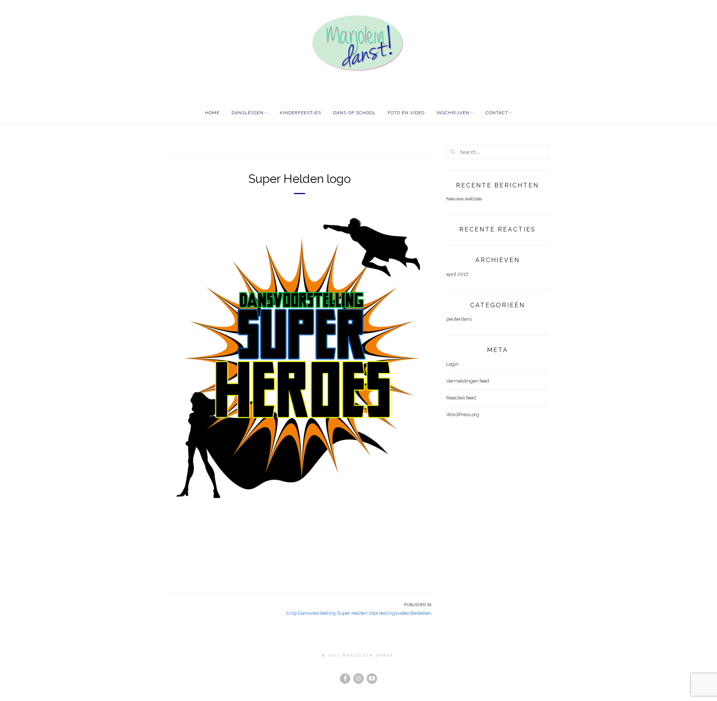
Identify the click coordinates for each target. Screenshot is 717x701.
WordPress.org (462, 414)
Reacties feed (461, 398)
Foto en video (406, 112)
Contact (496, 112)
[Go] (453, 151)
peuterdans (459, 319)
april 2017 (457, 274)
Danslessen (248, 112)
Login (452, 364)
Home (212, 112)
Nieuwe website (464, 199)
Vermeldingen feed (467, 381)
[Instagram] (358, 678)
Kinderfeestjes (300, 112)
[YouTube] (372, 678)
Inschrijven (453, 112)
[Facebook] (345, 678)
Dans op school (354, 112)
